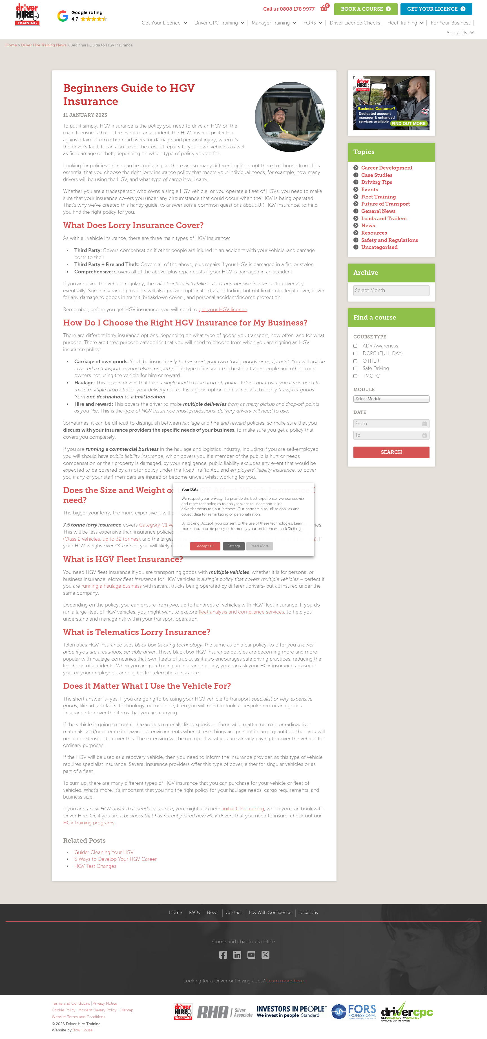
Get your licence (432, 9)
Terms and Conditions (71, 1003)
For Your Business (451, 23)
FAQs (194, 912)
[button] (82, 16)
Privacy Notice (105, 1003)
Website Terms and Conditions (78, 1017)
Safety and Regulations (389, 240)
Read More (260, 546)
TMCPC (371, 376)
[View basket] (323, 8)
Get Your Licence (161, 23)
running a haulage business (111, 586)
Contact (233, 912)
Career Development (387, 168)
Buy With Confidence (270, 912)
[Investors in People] (292, 1012)
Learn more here (285, 981)
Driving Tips (376, 182)
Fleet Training (402, 23)
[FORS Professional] (354, 1012)
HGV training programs (88, 823)
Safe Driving (376, 368)
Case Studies (377, 175)
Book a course (362, 9)
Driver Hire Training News (43, 45)
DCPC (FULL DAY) (383, 353)
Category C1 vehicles (163, 525)
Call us (289, 9)
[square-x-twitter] (264, 956)
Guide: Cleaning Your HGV (104, 852)
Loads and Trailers (384, 218)
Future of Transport (385, 204)
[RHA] (224, 1012)
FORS (310, 23)
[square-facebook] (222, 956)
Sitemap (126, 1010)
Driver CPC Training (216, 23)
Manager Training (271, 23)
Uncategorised (379, 247)
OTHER (371, 361)
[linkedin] (236, 956)
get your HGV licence (223, 309)
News (368, 225)
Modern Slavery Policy (97, 1010)
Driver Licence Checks (355, 23)
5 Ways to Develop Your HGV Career (115, 859)
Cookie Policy (64, 1010)
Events (369, 189)
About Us (456, 32)
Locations (308, 912)
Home (11, 45)
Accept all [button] (205, 546)
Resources (374, 233)
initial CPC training (243, 808)
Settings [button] (233, 546)
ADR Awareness (380, 346)
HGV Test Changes (95, 866)
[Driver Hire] (183, 1012)
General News (378, 211)
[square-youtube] (250, 956)
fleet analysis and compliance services (241, 612)
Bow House (83, 1030)
